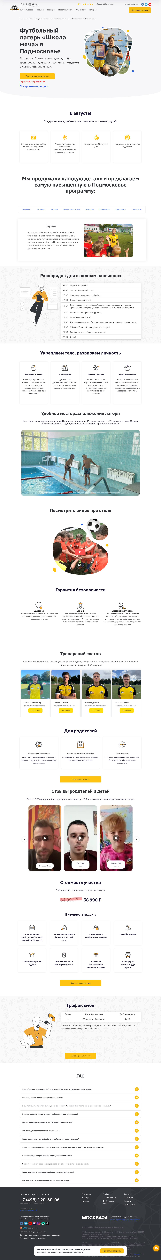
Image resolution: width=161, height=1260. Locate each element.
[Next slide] (136, 839)
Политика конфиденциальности (33, 1232)
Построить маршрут (34, 86)
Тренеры (86, 1197)
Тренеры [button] (51, 10)
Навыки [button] (40, 10)
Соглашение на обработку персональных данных (40, 1235)
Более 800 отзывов (105, 4)
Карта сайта (129, 1204)
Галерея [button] (93, 10)
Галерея (85, 1201)
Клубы (106, 1194)
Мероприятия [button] (64, 10)
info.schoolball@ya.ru (28, 1210)
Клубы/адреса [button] (26, 10)
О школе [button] (80, 10)
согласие (138, 1254)
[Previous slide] (24, 839)
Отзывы (127, 1194)
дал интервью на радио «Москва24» (125, 1219)
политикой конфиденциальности (71, 1252)
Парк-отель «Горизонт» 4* (32, 81)
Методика (86, 1194)
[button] (39, 463)
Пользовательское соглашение (33, 1238)
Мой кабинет (132, 4)
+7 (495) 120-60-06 (28, 4)
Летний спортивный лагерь (40, 19)
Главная (23, 19)
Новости (127, 1201)
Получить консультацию (37, 76)
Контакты (128, 1197)
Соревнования (109, 1197)
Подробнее (35, 710)
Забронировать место (80, 779)
